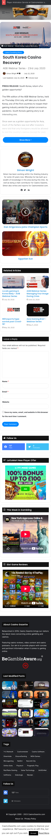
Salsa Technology (28, 770)
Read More (44, 833)
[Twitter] (25, 190)
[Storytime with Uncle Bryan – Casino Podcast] (9, 694)
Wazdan (30, 775)
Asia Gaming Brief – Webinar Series (36, 320)
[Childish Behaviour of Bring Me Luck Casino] (41, 694)
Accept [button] (33, 833)
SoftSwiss (7, 775)
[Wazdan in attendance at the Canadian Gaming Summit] (25, 723)
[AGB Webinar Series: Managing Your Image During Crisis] (38, 282)
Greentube (8, 756)
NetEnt (19, 761)
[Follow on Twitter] (18, 73)
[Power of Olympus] (9, 732)
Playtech (19, 766)
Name (5, 381)
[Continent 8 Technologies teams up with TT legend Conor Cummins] (41, 732)
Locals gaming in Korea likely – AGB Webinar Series (11, 294)
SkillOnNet (42, 770)
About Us (19, 819)
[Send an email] (19, 73)
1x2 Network (8, 752)
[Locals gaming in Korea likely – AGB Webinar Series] (13, 282)
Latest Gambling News (13, 52)
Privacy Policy (30, 819)
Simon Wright (11, 73)
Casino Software (38, 752)
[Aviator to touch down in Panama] (25, 732)
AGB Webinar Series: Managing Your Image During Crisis (38, 294)
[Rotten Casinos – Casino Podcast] (41, 685)
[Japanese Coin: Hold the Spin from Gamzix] (41, 713)
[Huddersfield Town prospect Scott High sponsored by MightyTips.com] (9, 685)
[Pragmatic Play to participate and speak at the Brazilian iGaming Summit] (41, 703)
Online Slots (8, 766)
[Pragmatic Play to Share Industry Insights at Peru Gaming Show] (41, 723)
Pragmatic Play (33, 766)
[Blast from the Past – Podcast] (25, 694)
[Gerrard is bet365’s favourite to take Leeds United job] (9, 712)
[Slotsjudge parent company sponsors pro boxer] (25, 685)
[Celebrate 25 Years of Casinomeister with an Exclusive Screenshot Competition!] (9, 703)
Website (5, 402)
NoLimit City (31, 761)
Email (5, 392)
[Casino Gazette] (30, 12)
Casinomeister (22, 752)
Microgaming (8, 761)
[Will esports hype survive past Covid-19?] (13, 310)
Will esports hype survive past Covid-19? (12, 322)
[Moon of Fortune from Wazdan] (25, 713)
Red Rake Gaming (10, 770)
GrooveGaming (21, 756)
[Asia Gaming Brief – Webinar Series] (38, 310)
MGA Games (35, 756)
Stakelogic (19, 775)
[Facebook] (22, 190)
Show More (24, 140)
